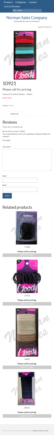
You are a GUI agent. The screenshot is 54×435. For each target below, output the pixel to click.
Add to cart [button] (27, 255)
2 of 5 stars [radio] (5, 143)
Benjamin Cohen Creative (40, 430)
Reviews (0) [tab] (14, 114)
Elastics (48, 27)
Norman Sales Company (26, 17)
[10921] (27, 55)
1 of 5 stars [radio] (4, 143)
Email (5, 185)
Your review (7, 147)
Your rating (7, 140)
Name (5, 176)
